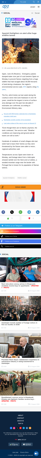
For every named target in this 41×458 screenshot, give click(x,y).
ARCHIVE (20, 421)
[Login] (38, 2)
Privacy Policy (24, 452)
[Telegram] (23, 428)
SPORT (32, 7)
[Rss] (30, 428)
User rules (15, 452)
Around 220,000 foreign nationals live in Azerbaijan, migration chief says (20, 115)
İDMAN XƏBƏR (20, 187)
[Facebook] (11, 428)
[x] (17, 428)
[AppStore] (27, 444)
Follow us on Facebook (12, 241)
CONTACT (20, 418)
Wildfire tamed (22, 178)
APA (24, 87)
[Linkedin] (27, 428)
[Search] (34, 2)
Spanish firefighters (9, 178)
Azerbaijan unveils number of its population (17, 120)
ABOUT (20, 415)
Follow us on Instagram (12, 231)
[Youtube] (20, 428)
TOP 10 (20, 423)
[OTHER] (38, 7)
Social (37, 13)
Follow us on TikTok (11, 236)
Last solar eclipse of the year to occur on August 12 (20, 123)
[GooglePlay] (14, 444)
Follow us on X (9, 246)
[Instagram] (14, 428)
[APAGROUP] (20, 439)
